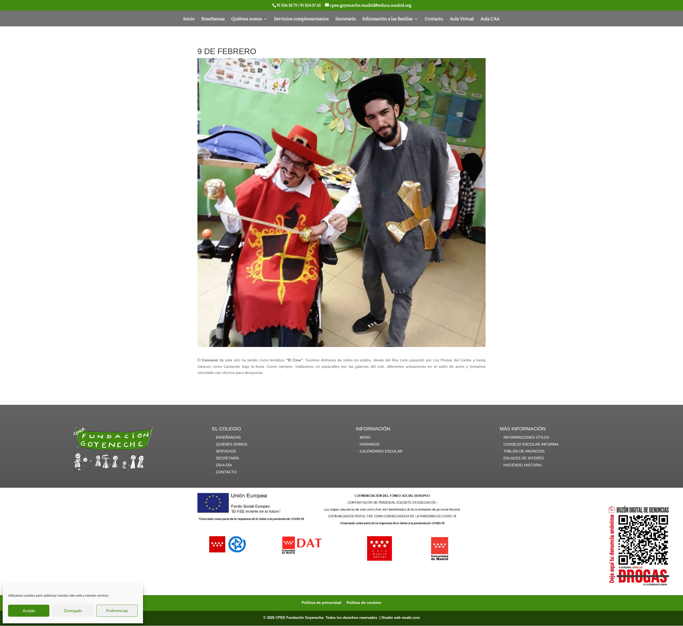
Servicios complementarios (301, 19)
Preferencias (117, 610)
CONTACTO (226, 472)
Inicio (189, 19)
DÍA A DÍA (224, 465)
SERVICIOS (226, 451)
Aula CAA (490, 19)
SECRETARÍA (227, 458)
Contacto (434, 19)
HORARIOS (369, 444)
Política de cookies (364, 602)
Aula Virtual (462, 19)
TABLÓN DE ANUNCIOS (524, 451)
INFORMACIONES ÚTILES (526, 437)
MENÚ (365, 437)
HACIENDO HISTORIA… (524, 465)
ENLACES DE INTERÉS (523, 458)
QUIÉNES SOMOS (231, 444)
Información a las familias (387, 19)
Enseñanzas (213, 19)
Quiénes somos (246, 19)
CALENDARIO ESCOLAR (381, 451)
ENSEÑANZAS (228, 437)
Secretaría (345, 19)
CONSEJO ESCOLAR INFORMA (530, 444)
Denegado (73, 610)
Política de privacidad (322, 602)
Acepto (29, 610)
